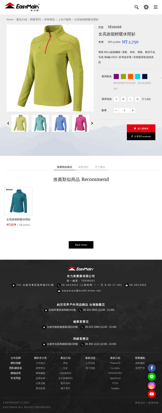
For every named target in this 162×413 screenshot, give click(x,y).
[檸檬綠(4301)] (123, 76)
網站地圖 (16, 363)
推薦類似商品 (64, 167)
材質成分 (83, 167)
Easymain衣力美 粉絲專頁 (152, 368)
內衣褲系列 (65, 373)
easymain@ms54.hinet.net (81, 290)
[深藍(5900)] (145, 76)
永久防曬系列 (65, 378)
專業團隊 (40, 373)
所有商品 (49, 19)
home (10, 19)
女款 (65, 368)
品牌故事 (40, 378)
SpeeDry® (115, 378)
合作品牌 (16, 358)
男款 (65, 363)
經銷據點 (140, 363)
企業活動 (40, 383)
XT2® (115, 383)
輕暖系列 (35, 19)
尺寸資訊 (146, 99)
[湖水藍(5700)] (137, 76)
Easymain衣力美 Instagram (152, 385)
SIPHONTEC (115, 373)
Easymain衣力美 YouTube (152, 394)
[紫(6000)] (116, 76)
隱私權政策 (15, 368)
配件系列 (65, 383)
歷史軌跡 (40, 388)
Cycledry (115, 368)
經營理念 (40, 368)
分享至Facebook (142, 136)
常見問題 (16, 378)
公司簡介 (40, 363)
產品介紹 (21, 19)
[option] (50, 68)
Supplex (115, 388)
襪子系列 (65, 388)
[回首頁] (22, 6)
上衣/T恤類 (64, 19)
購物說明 (16, 373)
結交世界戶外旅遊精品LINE (152, 377)
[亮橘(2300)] (130, 76)
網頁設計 (140, 402)
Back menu (81, 244)
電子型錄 (90, 368)
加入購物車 (143, 128)
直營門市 (140, 368)
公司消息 (90, 363)
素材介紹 (115, 358)
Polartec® (115, 363)
